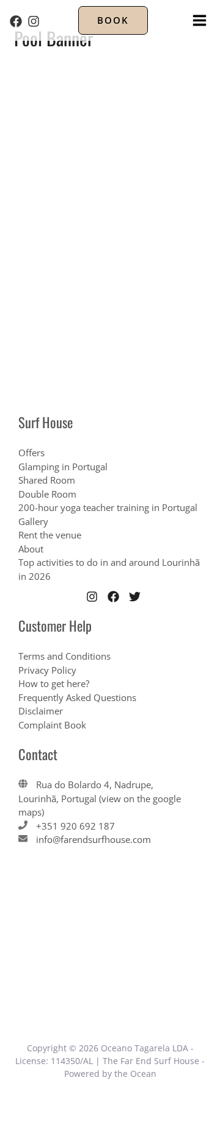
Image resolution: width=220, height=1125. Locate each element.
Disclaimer (40, 711)
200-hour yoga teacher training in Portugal (107, 507)
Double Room (47, 494)
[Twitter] (134, 596)
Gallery (33, 521)
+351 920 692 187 (75, 826)
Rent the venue (49, 535)
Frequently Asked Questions (77, 697)
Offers (31, 452)
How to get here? (53, 683)
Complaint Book (52, 725)
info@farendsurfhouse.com (93, 839)
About (30, 549)
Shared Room (46, 480)
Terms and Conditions (64, 656)
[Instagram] (34, 21)
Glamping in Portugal (63, 466)
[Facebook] (16, 21)
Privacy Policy (47, 670)
